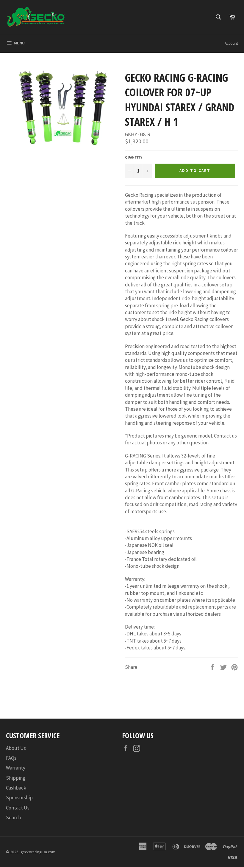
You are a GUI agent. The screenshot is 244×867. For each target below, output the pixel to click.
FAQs (11, 758)
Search (13, 817)
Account (231, 43)
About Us (16, 748)
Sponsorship (19, 797)
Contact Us (17, 807)
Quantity (133, 157)
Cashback (16, 787)
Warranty (15, 767)
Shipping (15, 778)
